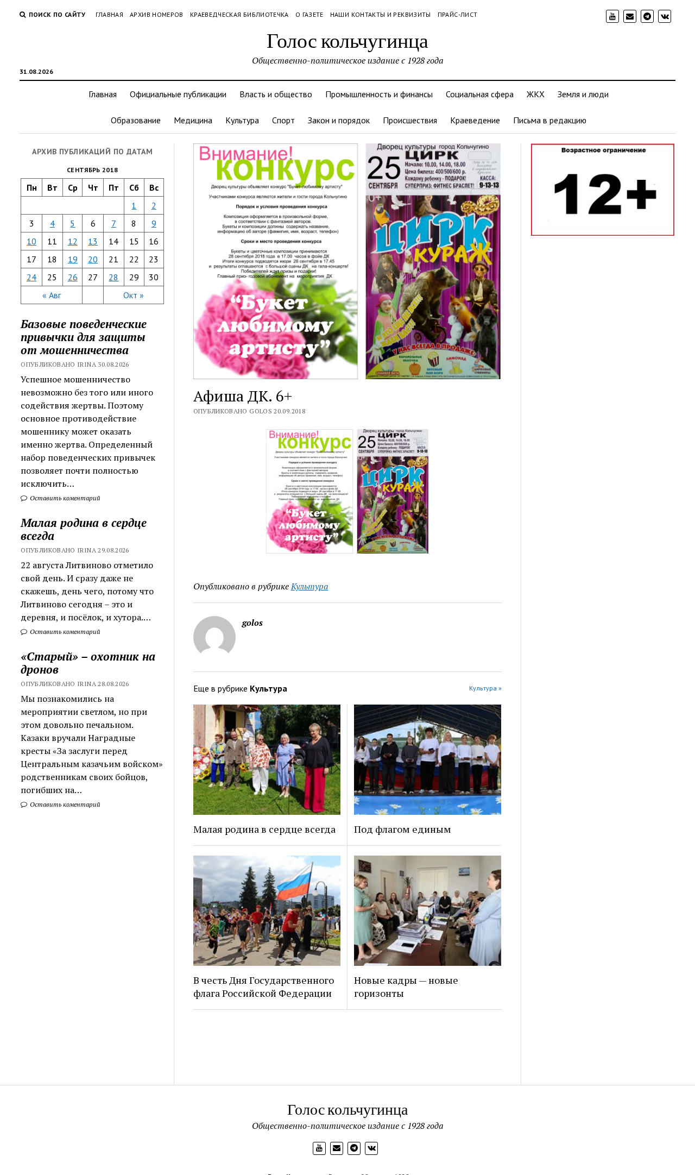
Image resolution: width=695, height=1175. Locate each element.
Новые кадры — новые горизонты (406, 986)
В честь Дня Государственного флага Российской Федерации (263, 986)
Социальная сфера (480, 94)
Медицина (193, 120)
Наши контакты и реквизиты (380, 14)
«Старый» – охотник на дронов (88, 663)
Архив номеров (157, 14)
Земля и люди (583, 94)
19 (73, 259)
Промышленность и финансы (379, 94)
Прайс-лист (458, 14)
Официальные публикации (178, 94)
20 (93, 259)
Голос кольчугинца (347, 40)
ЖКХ (536, 94)
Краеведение (475, 120)
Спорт (283, 120)
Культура (242, 120)
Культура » (485, 688)
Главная (110, 14)
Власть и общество (275, 94)
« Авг (51, 295)
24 (31, 277)
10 (31, 241)
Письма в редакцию (549, 120)
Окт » (133, 295)
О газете (309, 14)
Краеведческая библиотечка (239, 14)
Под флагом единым (402, 828)
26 (73, 277)
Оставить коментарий (64, 498)
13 (93, 241)
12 (73, 241)
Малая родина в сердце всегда (84, 529)
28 (113, 277)
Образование (136, 120)
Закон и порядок (339, 120)
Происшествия (410, 120)
